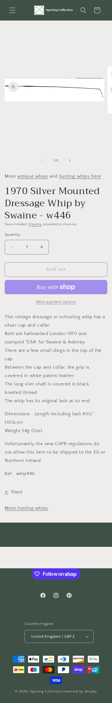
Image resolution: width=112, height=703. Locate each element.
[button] (12, 10)
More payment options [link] (56, 302)
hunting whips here (80, 176)
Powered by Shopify (80, 691)
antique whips (32, 176)
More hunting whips (26, 508)
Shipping (35, 224)
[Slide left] (42, 160)
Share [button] (17, 492)
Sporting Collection (46, 691)
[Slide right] (70, 160)
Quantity (13, 234)
